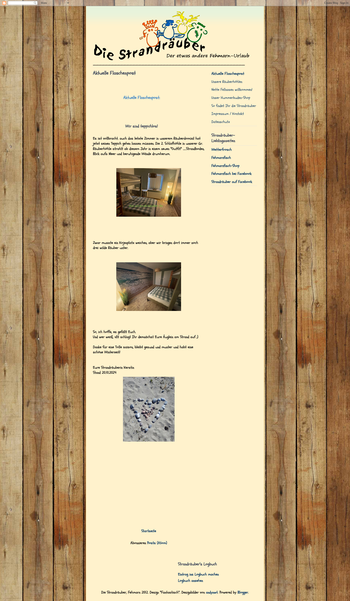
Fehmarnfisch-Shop (225, 165)
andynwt (212, 592)
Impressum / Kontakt (227, 113)
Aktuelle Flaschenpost (227, 73)
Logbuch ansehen (190, 580)
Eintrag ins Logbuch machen (198, 574)
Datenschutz (220, 121)
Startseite (148, 531)
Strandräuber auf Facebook (231, 181)
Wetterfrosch (221, 149)
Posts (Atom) (157, 542)
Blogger (243, 592)
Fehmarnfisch (221, 157)
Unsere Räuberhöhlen (226, 81)
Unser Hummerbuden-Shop (230, 97)
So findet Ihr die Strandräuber (233, 105)
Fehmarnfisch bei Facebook (231, 173)
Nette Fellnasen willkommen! (231, 89)
